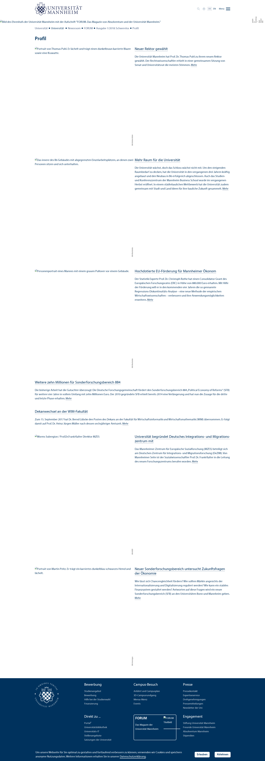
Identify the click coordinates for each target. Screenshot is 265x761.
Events (137, 704)
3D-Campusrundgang (145, 695)
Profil (135, 28)
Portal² (87, 723)
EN (214, 9)
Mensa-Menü (140, 699)
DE (209, 9)
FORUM (88, 28)
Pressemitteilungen (193, 704)
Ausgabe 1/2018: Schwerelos (112, 28)
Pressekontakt (190, 691)
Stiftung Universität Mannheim (199, 723)
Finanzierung (91, 704)
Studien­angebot (92, 691)
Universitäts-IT (91, 731)
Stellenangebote (92, 735)
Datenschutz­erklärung (133, 756)
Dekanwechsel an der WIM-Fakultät (61, 412)
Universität (41, 28)
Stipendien (188, 735)
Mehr (194, 65)
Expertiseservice (191, 695)
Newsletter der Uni (192, 708)
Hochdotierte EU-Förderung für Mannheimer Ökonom (175, 271)
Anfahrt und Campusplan (147, 691)
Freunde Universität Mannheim (199, 727)
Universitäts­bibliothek (95, 727)
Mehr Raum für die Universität (157, 160)
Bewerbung (90, 695)
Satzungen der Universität (97, 740)
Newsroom (74, 28)
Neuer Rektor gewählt (151, 49)
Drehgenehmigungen (194, 699)
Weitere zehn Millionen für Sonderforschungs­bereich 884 (77, 382)
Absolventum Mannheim (196, 731)
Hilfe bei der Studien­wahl (97, 699)
